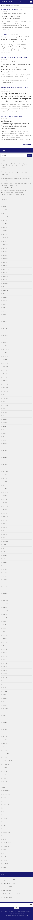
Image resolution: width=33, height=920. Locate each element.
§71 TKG (22, 87)
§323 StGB (5, 492)
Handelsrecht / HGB (7, 887)
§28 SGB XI (5, 405)
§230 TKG (3, 87)
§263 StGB (5, 384)
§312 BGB (5, 475)
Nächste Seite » (27, 144)
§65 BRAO (5, 663)
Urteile (21, 9)
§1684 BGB (5, 272)
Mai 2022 (5, 815)
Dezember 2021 (6, 832)
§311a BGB (5, 471)
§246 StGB (5, 360)
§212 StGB (5, 335)
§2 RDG (4, 304)
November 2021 (6, 836)
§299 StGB (5, 429)
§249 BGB (5, 370)
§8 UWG (26, 87)
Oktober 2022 (6, 797)
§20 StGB (5, 318)
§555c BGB (5, 604)
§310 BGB (5, 464)
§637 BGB (5, 659)
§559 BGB (5, 607)
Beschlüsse (4, 34)
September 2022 (7, 801)
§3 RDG (4, 433)
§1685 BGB (5, 276)
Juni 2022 (5, 811)
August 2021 (6, 846)
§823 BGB (16, 9)
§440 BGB (5, 565)
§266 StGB (5, 391)
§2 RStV (4, 307)
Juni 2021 (5, 853)
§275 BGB (5, 401)
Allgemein (5, 747)
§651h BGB (5, 666)
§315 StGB (5, 482)
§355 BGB (5, 523)
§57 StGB (5, 618)
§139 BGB (5, 227)
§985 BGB (5, 743)
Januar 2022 (5, 829)
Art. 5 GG (5, 768)
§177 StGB (5, 283)
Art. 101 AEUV (6, 754)
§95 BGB (5, 736)
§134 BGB (5, 224)
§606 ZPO (5, 635)
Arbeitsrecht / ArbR (7, 897)
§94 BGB (5, 733)
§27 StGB (5, 394)
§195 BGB (3, 116)
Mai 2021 (5, 857)
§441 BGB (5, 569)
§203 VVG (14, 116)
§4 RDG (4, 544)
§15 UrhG (5, 234)
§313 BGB (5, 478)
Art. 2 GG (5, 757)
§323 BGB (5, 489)
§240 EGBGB (6, 349)
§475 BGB (5, 579)
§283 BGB (5, 419)
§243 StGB (5, 356)
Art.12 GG (5, 771)
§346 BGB (5, 513)
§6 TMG (4, 632)
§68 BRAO (5, 677)
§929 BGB (5, 722)
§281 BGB (5, 412)
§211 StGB (5, 332)
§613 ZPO (5, 642)
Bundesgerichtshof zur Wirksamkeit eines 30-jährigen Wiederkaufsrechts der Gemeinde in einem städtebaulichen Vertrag (15, 165)
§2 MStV (5, 300)
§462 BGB (5, 572)
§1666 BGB (5, 265)
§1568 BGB (5, 245)
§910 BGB (5, 719)
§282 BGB (5, 415)
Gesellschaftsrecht (7, 890)
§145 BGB (5, 231)
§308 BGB (5, 454)
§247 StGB (5, 363)
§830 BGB (5, 705)
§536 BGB (5, 593)
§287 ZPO (5, 426)
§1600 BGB (5, 255)
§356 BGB (5, 527)
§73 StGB (5, 691)
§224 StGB (5, 342)
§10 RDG (5, 210)
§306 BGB (5, 447)
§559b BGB (5, 614)
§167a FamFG (6, 269)
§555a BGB (5, 597)
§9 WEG (4, 715)
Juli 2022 (5, 808)
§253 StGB (5, 381)
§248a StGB (5, 367)
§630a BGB (5, 649)
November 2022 (6, 794)
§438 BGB (5, 558)
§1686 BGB (5, 279)
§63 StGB (5, 646)
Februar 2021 (6, 867)
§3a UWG (5, 537)
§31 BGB (14, 57)
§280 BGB (5, 408)
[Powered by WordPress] (10, 915)
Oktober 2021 (6, 839)
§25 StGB (5, 374)
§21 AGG (5, 328)
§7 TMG (4, 684)
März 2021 (5, 864)
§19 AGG (5, 286)
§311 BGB (5, 468)
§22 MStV (5, 339)
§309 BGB (5, 457)
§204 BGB (5, 325)
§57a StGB (5, 621)
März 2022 (5, 822)
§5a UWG (5, 628)
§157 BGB (5, 248)
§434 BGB (5, 551)
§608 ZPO (5, 639)
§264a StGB (5, 387)
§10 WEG (5, 213)
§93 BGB (5, 726)
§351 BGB (5, 520)
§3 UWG (12, 87)
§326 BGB (5, 496)
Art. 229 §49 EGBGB (7, 761)
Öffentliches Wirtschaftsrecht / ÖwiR (11, 894)
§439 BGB (5, 562)
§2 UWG (4, 314)
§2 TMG (4, 311)
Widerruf (5, 781)
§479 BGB (5, 583)
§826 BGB (19, 57)
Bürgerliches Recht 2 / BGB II (9, 883)
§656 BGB (5, 670)
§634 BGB (5, 652)
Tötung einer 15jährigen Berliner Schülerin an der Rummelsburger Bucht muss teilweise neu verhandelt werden (16, 39)
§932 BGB (5, 729)
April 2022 (5, 818)
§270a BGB (5, 398)
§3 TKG (8, 87)
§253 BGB (5, 377)
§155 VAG (5, 241)
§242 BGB (5, 353)
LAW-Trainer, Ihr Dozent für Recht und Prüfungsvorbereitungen (13, 2)
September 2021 (7, 843)
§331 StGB (5, 503)
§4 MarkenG (5, 541)
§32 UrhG (5, 485)
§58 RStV (5, 625)
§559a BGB (5, 611)
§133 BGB (5, 220)
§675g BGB (5, 673)
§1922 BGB (10, 9)
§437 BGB (5, 555)
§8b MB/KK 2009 (7, 712)
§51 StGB (5, 590)
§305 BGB (5, 443)
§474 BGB (5, 576)
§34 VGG (5, 510)
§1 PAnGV (5, 203)
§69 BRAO (5, 680)
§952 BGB (5, 740)
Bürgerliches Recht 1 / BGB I (9, 880)
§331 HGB (5, 499)
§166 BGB (3, 57)
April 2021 (5, 860)
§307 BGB (5, 450)
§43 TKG (17, 87)
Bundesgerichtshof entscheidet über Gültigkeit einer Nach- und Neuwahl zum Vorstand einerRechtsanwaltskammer (16, 185)
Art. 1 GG (5, 750)
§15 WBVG (5, 238)
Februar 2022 (6, 825)
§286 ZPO (9, 57)
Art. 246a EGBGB (6, 764)
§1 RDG (4, 206)
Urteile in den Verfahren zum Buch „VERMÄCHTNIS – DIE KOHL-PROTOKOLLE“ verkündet (13, 16)
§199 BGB (9, 116)
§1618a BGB (5, 258)
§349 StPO (5, 516)
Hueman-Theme (24, 915)
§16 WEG (5, 251)
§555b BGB (5, 600)
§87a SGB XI (5, 708)
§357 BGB (5, 530)
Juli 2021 (5, 850)
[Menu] (31, 2)
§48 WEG (5, 586)
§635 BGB (5, 656)
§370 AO (5, 534)
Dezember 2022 (6, 790)
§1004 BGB (3, 9)
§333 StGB (5, 506)
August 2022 (6, 804)
